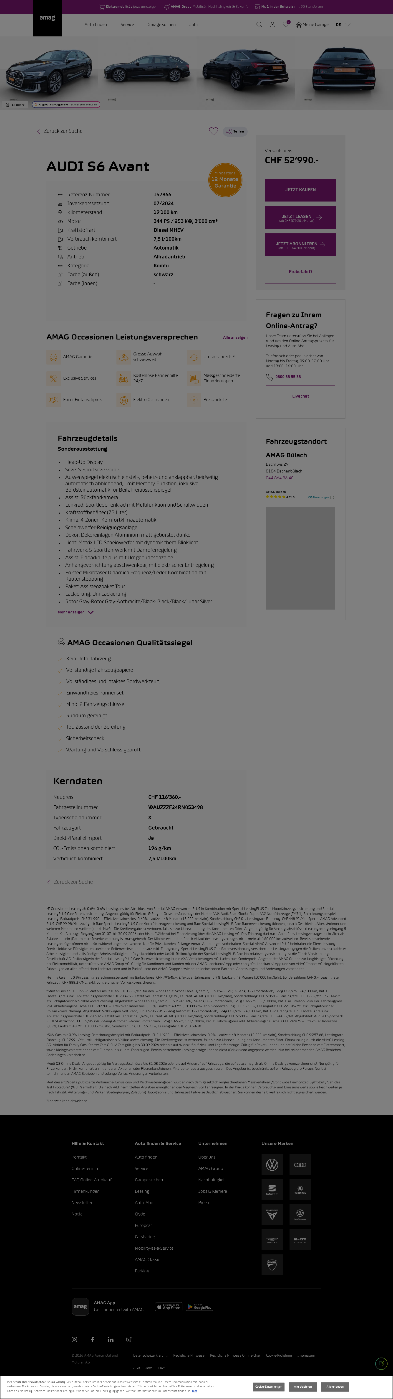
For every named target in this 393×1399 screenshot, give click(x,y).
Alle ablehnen (303, 1387)
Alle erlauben (335, 1387)
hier (194, 1391)
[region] (196, 1387)
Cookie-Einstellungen (268, 1387)
